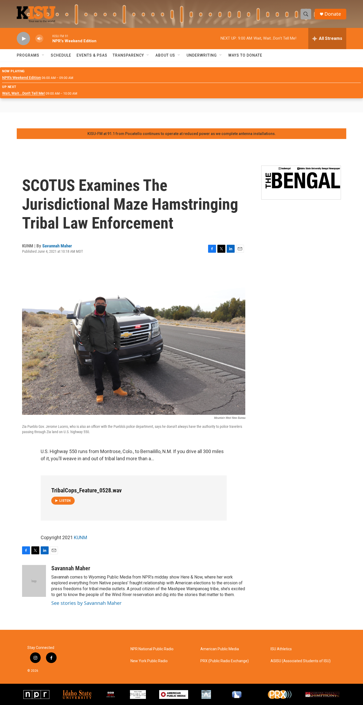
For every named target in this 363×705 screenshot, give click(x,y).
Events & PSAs (92, 55)
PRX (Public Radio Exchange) (224, 661)
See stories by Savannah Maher (86, 603)
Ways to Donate (245, 55)
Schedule (61, 55)
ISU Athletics (281, 649)
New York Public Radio (149, 661)
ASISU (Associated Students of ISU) (301, 661)
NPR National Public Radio (152, 649)
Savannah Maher (57, 245)
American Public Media (219, 649)
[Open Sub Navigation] (43, 55)
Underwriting (202, 55)
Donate (332, 14)
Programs (28, 55)
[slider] (48, 38)
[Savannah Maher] (34, 581)
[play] (23, 39)
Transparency (128, 55)
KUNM (80, 537)
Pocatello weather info (85, 120)
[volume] (39, 39)
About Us (165, 55)
